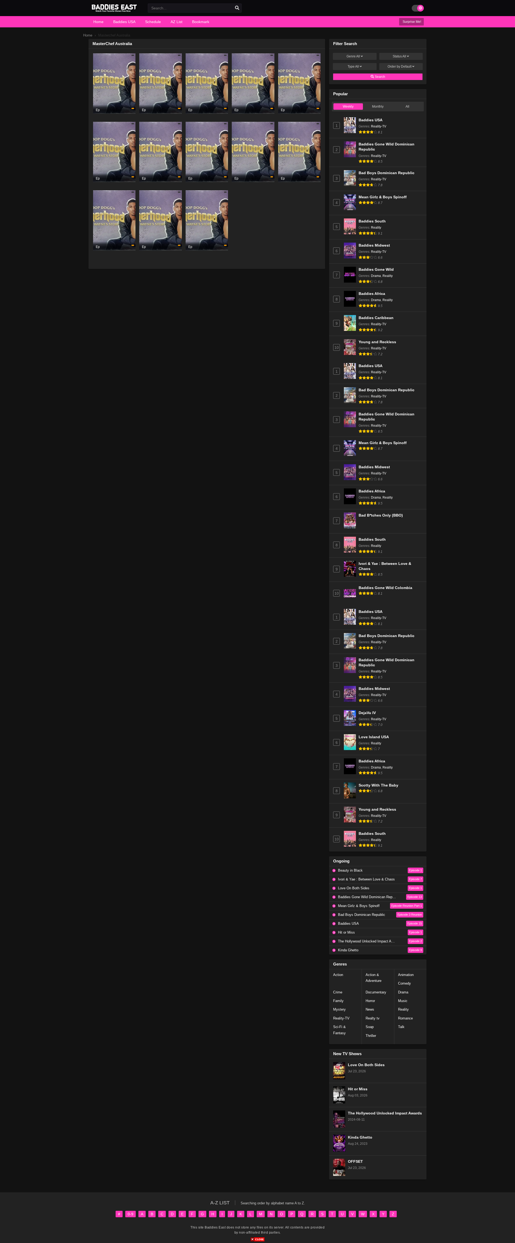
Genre (353, 56)
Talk (401, 1027)
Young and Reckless (377, 342)
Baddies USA (370, 120)
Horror (370, 1001)
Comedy (404, 983)
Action (338, 975)
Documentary (376, 992)
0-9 (130, 1214)
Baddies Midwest (374, 245)
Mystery (339, 1009)
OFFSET (355, 1162)
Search (379, 77)
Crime (337, 992)
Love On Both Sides (366, 1065)
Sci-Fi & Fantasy (339, 1030)
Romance (405, 1018)
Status (399, 56)
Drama (376, 276)
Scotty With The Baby (378, 785)
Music (402, 1001)
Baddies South (372, 221)
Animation (406, 975)
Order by (399, 66)
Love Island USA (374, 737)
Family (338, 1001)
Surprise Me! (411, 22)
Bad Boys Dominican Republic (386, 173)
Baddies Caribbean (376, 318)
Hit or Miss (357, 1089)
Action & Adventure (373, 978)
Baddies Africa (372, 294)
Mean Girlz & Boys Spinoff (383, 197)
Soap (370, 1027)
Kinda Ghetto (360, 1137)
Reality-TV (378, 126)
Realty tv (373, 1018)
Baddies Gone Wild (376, 270)
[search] (237, 8)
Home (87, 35)
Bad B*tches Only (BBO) (381, 515)
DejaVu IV (367, 713)
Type (353, 66)
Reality (376, 227)
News (370, 1009)
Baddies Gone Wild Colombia (385, 588)
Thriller (371, 1036)
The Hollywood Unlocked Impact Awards (385, 1113)
